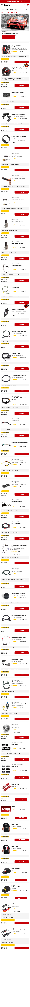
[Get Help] (24, 5)
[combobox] (15, 9)
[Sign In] (21, 5)
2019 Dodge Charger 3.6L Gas (11, 12)
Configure (21, 62)
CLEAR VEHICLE (8, 37)
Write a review (16, 143)
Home (2, 12)
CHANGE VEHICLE (21, 37)
